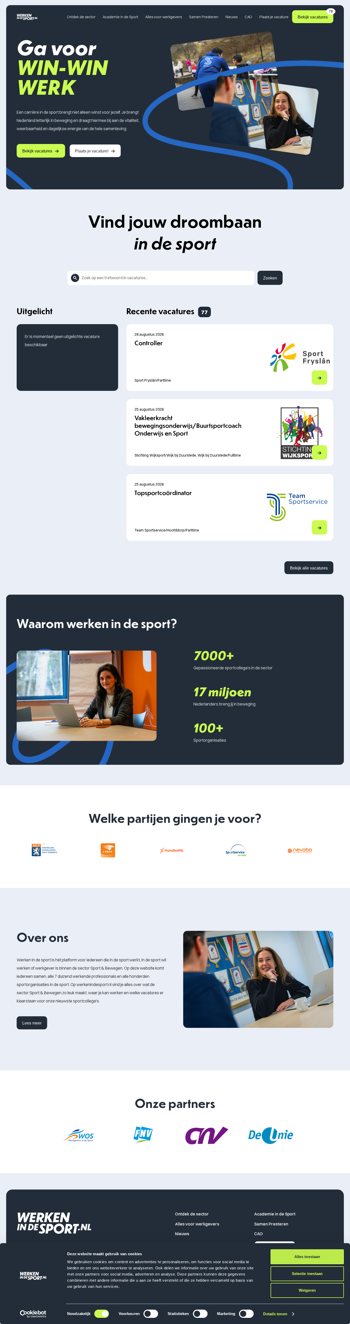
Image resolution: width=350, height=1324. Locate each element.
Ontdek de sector (81, 17)
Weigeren (307, 1290)
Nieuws (231, 17)
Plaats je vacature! (91, 151)
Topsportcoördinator (163, 492)
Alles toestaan (307, 1256)
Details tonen (275, 1314)
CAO (248, 17)
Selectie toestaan (307, 1273)
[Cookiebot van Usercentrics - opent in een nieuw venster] (33, 1314)
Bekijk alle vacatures (309, 568)
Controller (149, 342)
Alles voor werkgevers (163, 17)
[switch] (150, 1314)
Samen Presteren (203, 17)
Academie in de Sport (120, 17)
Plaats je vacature (274, 17)
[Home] (27, 17)
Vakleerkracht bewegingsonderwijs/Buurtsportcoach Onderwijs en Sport (188, 425)
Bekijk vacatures (315, 14)
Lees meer (32, 1023)
